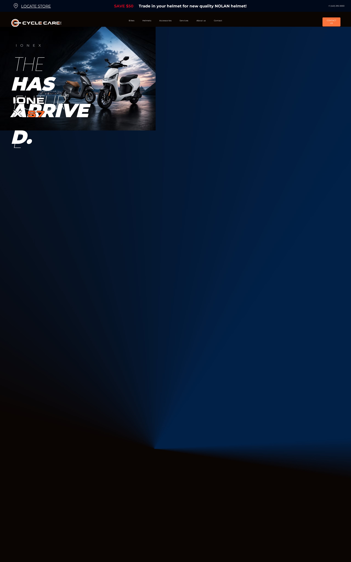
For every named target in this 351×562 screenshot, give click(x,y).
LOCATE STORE (36, 6)
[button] (131, 20)
